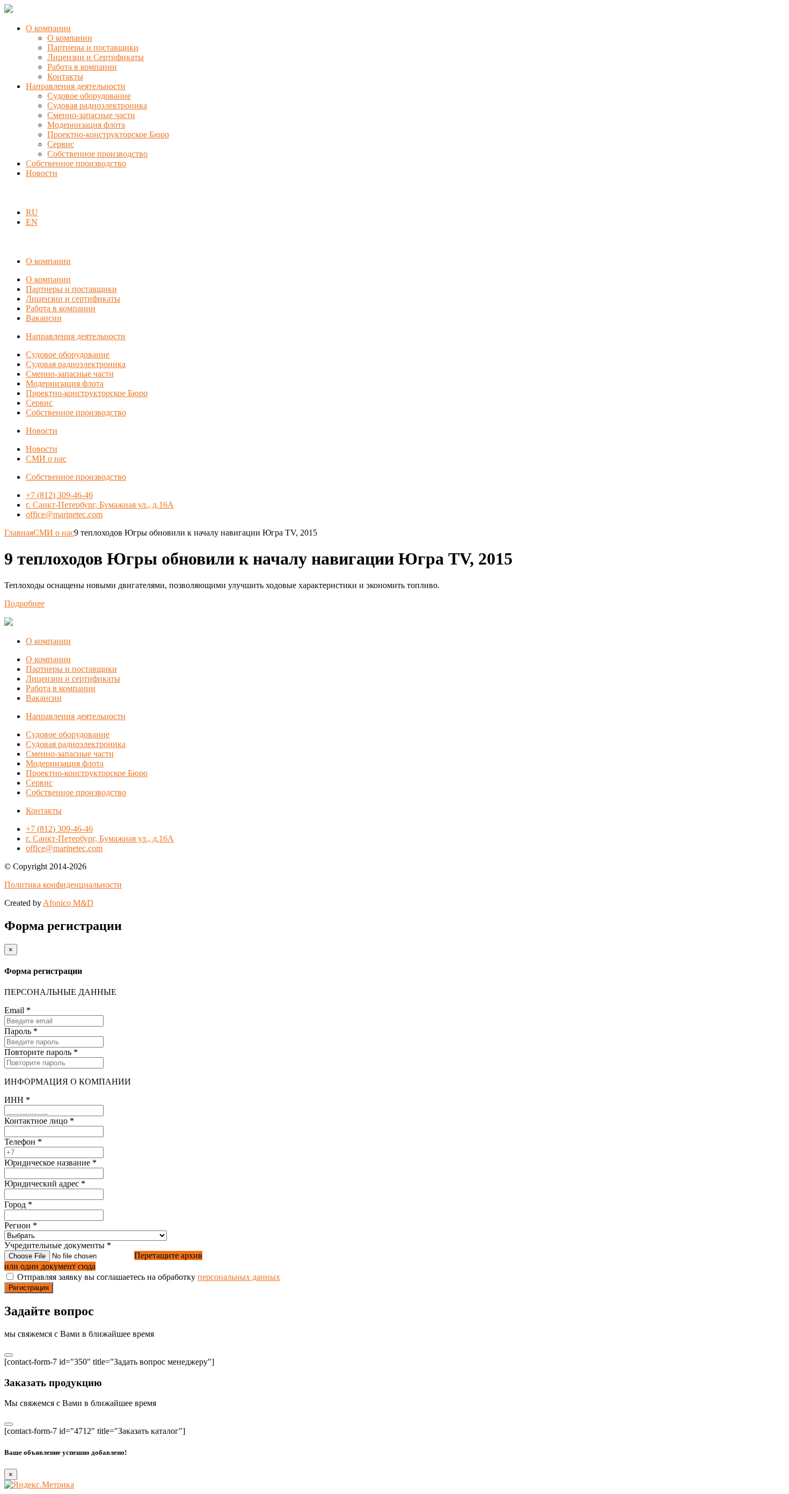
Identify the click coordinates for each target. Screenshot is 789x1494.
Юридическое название (50, 1162)
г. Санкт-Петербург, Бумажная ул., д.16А (100, 504)
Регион (20, 1225)
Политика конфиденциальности (63, 884)
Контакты (65, 76)
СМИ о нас (46, 458)
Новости (41, 173)
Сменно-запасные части (91, 115)
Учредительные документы (57, 1245)
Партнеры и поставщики (92, 47)
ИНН (17, 1099)
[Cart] (10, 194)
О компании (48, 28)
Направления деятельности (76, 86)
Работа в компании (82, 66)
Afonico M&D (68, 902)
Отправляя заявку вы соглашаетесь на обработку (148, 1276)
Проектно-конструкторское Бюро (108, 134)
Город (18, 1204)
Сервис (60, 144)
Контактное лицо (39, 1120)
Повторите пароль (41, 1052)
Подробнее (24, 603)
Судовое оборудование (89, 95)
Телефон (23, 1141)
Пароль (21, 1031)
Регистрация (29, 1288)
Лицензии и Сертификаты (95, 57)
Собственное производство (97, 153)
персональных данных (239, 1276)
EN (32, 221)
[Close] (8, 1355)
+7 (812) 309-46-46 (59, 495)
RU (32, 212)
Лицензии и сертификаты (73, 298)
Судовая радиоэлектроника (97, 105)
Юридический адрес (44, 1183)
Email (17, 1010)
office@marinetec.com (64, 514)
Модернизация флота (86, 124)
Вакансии (44, 318)
